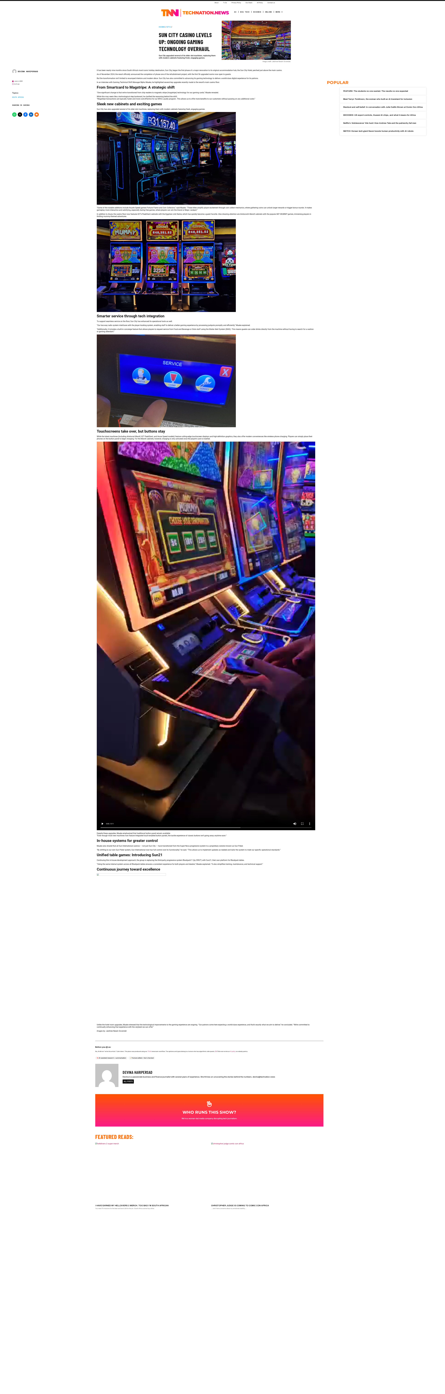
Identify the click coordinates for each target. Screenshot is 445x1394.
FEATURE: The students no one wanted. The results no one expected (375, 91)
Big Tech (245, 12)
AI (235, 12)
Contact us (271, 2)
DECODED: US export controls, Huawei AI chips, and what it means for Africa (379, 115)
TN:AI (149, 1051)
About (217, 2)
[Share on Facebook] (25, 114)
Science (257, 12)
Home (162, 27)
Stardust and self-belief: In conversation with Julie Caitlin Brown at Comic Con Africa (383, 107)
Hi (216, 1051)
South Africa (18, 97)
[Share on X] (20, 114)
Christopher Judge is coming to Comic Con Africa (240, 1205)
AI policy (233, 1051)
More (278, 12)
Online (268, 12)
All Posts (128, 1081)
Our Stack (249, 2)
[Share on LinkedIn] (31, 114)
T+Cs (225, 2)
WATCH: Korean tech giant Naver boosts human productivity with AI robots (378, 131)
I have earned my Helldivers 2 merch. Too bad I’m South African (131, 1205)
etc (169, 27)
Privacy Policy (236, 2)
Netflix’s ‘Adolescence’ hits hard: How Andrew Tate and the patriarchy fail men (379, 123)
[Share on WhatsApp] (14, 114)
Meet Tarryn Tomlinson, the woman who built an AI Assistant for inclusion (377, 99)
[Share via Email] (36, 114)
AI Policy (260, 2)
